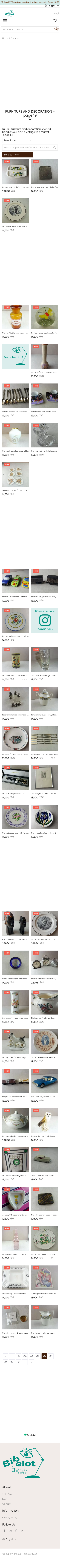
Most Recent (11, 140)
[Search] (56, 28)
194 (12, 1362)
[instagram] (10, 1530)
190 (38, 1356)
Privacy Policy (9, 1517)
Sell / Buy (7, 1494)
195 (18, 1362)
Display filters (11, 154)
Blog (4, 1499)
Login (57, 13)
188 (25, 1356)
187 (18, 1356)
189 (31, 1356)
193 (5, 1362)
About (6, 1487)
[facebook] (4, 1530)
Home (5, 38)
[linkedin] (22, 1530)
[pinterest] (16, 1530)
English (52, 5)
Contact (6, 1503)
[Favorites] (54, 20)
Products (15, 38)
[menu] (5, 20)
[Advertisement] (30, 77)
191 (44, 1356)
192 (50, 1356)
